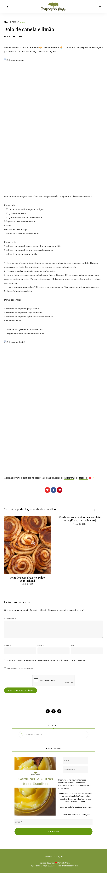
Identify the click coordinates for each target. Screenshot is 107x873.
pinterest (59, 711)
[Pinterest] (59, 490)
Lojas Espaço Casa (33, 51)
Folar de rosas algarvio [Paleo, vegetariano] (27, 579)
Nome (7, 645)
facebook (83, 477)
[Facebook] (53, 490)
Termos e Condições (81, 814)
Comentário (10, 618)
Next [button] (100, 510)
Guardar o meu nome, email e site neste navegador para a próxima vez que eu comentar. (46, 660)
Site (72, 645)
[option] (27, 551)
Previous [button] (94, 510)
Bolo (22, 22)
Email (40, 645)
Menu (100, 6)
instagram (69, 477)
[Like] (47, 490)
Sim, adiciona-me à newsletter (20, 668)
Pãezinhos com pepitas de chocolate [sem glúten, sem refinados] (80, 519)
